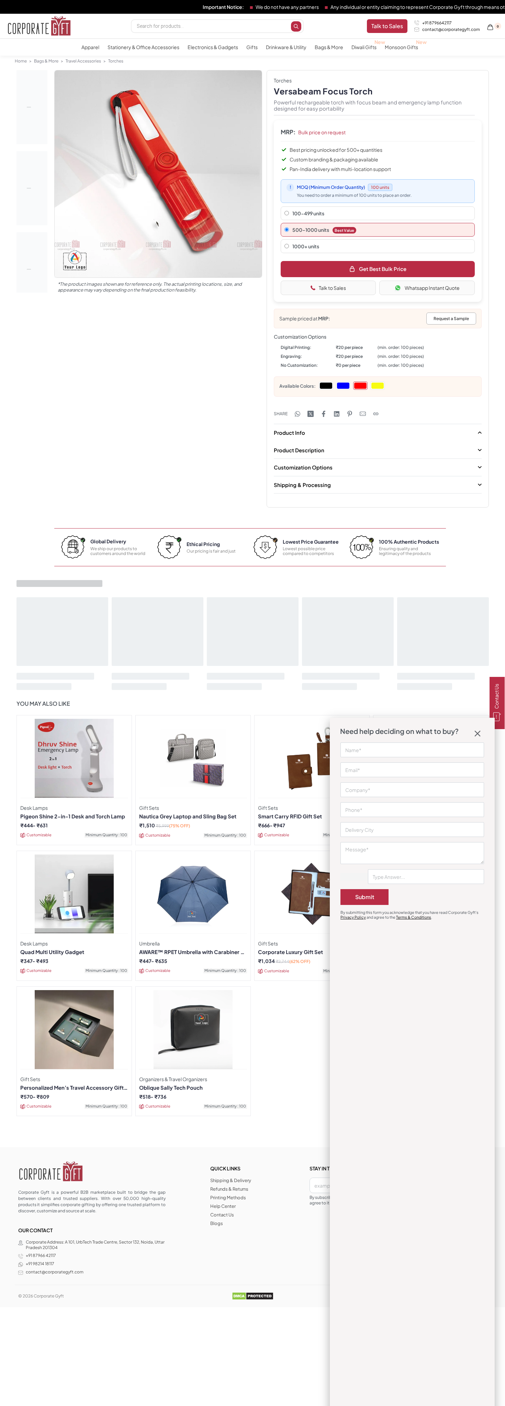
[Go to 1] (31, 107)
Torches (115, 61)
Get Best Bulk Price (382, 268)
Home (21, 61)
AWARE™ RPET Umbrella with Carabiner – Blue (191, 952)
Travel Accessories (83, 61)
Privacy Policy (353, 917)
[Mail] (363, 414)
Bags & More (46, 61)
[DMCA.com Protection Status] (252, 1295)
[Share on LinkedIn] (337, 414)
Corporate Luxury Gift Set (290, 952)
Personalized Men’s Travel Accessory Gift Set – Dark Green (72, 1088)
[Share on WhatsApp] (297, 414)
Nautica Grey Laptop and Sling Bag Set (187, 816)
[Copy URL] (376, 414)
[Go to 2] (31, 188)
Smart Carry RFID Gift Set (290, 816)
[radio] (326, 385)
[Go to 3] (31, 269)
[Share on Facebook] (324, 414)
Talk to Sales (332, 288)
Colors (307, 386)
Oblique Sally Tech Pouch (171, 1088)
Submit (364, 896)
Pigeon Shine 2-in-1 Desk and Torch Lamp (72, 816)
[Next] (243, 181)
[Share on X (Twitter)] (310, 414)
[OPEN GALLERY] (158, 174)
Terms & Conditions (413, 917)
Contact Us (496, 697)
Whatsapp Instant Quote (432, 288)
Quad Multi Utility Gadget (52, 952)
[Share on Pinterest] (350, 414)
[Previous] (72, 181)
